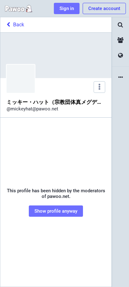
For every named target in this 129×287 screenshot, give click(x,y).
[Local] (120, 40)
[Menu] (99, 87)
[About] (120, 77)
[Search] (120, 25)
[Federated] (120, 55)
